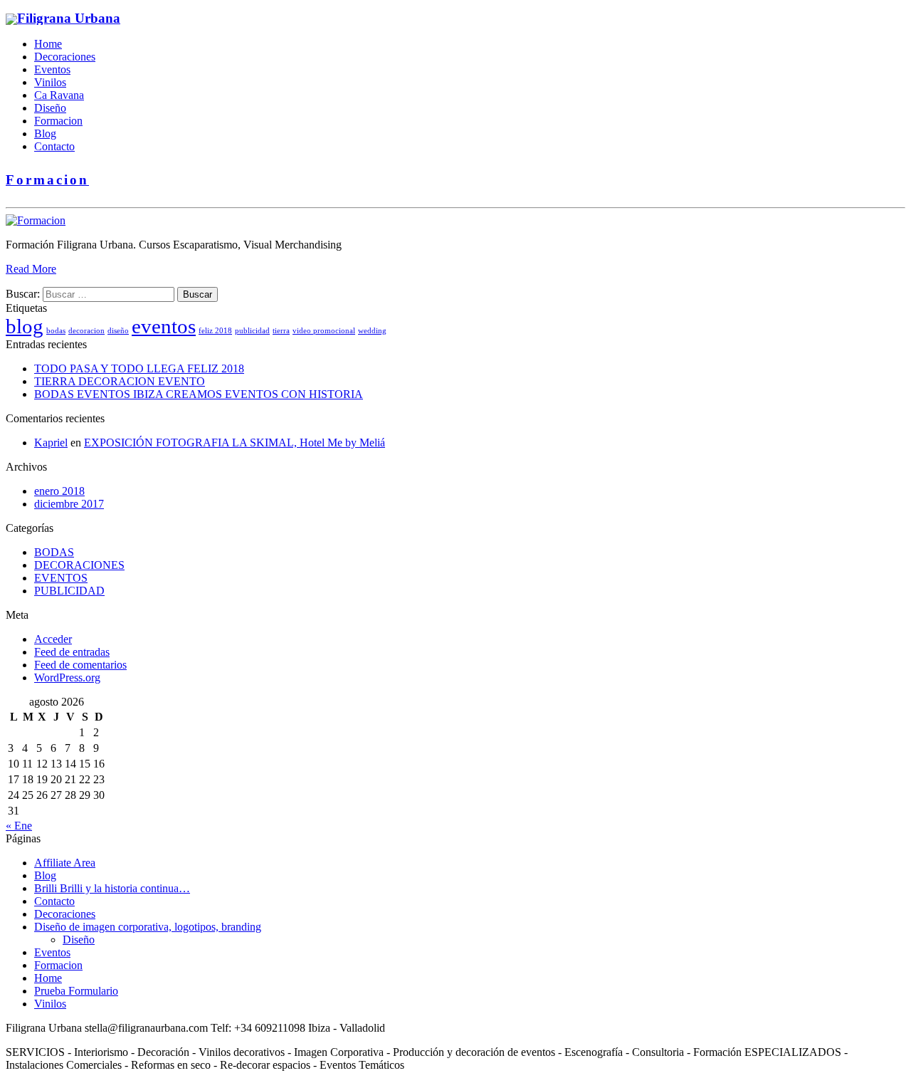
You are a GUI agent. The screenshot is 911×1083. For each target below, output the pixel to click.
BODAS (54, 552)
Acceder (53, 639)
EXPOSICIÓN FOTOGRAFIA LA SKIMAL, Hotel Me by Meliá (234, 442)
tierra (281, 331)
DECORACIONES (79, 565)
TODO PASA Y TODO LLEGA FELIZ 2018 (139, 368)
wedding (372, 331)
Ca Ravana (59, 95)
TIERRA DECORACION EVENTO (119, 381)
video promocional (324, 331)
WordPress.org (67, 677)
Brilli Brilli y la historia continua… (112, 888)
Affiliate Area (64, 863)
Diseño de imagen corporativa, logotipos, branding (147, 927)
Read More (31, 269)
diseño (118, 331)
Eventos (52, 69)
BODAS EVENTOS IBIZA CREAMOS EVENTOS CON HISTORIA (198, 394)
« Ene (19, 826)
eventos (164, 326)
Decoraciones (64, 57)
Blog (45, 133)
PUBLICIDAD (69, 591)
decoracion (86, 331)
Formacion (58, 121)
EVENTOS (61, 578)
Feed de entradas (72, 652)
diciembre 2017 (69, 504)
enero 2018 (59, 491)
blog (24, 326)
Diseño (50, 108)
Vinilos (50, 82)
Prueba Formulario (76, 991)
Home (48, 44)
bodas (55, 331)
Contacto (54, 146)
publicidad (252, 331)
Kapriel (51, 442)
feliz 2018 (215, 331)
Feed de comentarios (80, 665)
